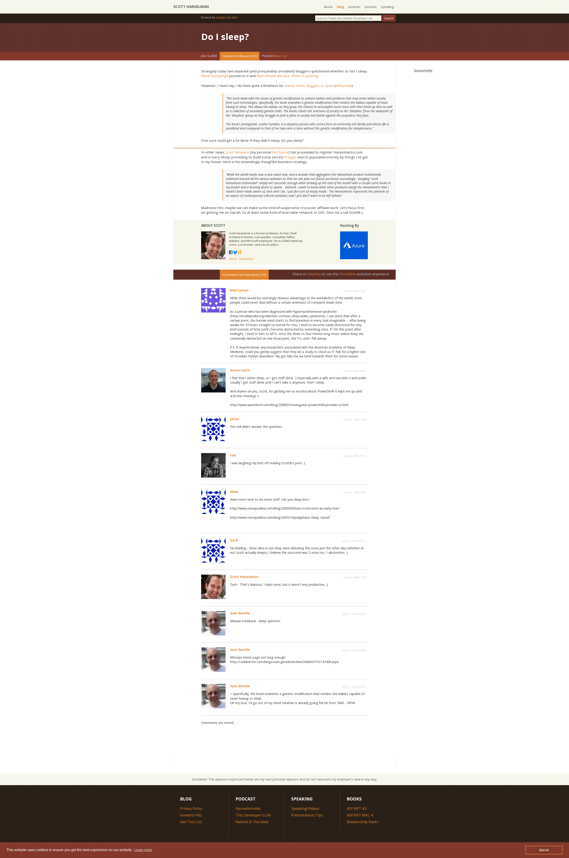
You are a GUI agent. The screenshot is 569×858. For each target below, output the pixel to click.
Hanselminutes (248, 808)
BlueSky (314, 274)
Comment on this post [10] (239, 56)
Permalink (347, 274)
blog (340, 7)
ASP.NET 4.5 (357, 808)
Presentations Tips (307, 815)
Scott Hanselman (191, 6)
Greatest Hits (191, 815)
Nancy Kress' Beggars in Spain (309, 85)
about (328, 7)
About (233, 259)
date (234, 17)
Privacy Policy (191, 808)
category (221, 17)
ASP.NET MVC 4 (360, 815)
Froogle (290, 157)
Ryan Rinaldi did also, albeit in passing (287, 76)
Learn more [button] (143, 850)
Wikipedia (344, 85)
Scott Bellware (237, 152)
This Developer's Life (253, 815)
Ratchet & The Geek (252, 821)
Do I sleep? (225, 36)
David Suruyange (214, 76)
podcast (354, 7)
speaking (387, 7)
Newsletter (246, 259)
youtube (371, 7)
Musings (281, 56)
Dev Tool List (191, 821)
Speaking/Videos (305, 808)
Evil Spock (280, 152)
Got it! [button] (544, 850)
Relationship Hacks (363, 821)
